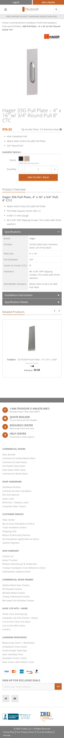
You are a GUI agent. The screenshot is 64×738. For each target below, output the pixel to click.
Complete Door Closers (14, 506)
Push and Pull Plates (11, 26)
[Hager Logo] (52, 36)
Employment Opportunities (16, 571)
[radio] (21, 158)
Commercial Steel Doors (14, 462)
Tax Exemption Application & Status (20, 539)
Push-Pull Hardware (46, 22)
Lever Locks (8, 498)
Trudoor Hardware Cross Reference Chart (24, 567)
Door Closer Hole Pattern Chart (18, 662)
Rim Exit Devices (10, 494)
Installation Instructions (18, 295)
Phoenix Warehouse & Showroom (19, 563)
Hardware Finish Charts (14, 658)
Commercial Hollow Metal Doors (19, 458)
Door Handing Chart (12, 654)
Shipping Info (9, 531)
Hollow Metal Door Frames (16, 585)
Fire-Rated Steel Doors (13, 465)
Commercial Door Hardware (23, 22)
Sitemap (6, 735)
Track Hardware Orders (14, 527)
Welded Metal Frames (13, 592)
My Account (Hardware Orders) (18, 523)
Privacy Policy (9, 732)
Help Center (8, 519)
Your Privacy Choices (25, 732)
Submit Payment (10, 542)
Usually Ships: (42, 129)
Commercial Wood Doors (15, 473)
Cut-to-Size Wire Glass (13, 625)
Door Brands (8, 454)
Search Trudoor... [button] (56, 9)
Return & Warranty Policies (16, 535)
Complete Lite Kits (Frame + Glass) (20, 617)
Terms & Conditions (44, 732)
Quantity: (11, 169)
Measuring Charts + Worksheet (18, 642)
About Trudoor (10, 560)
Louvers (6, 629)
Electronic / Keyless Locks (15, 502)
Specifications (13, 231)
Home (5, 22)
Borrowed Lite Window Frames (18, 600)
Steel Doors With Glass (14, 469)
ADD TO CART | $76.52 (38, 177)
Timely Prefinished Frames (16, 596)
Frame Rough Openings (14, 650)
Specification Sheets (16, 302)
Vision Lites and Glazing (14, 613)
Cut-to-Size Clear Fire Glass (16, 621)
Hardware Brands (11, 487)
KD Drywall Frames (12, 588)
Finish (13, 160)
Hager (32, 238)
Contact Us (8, 556)
